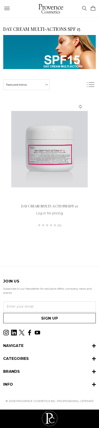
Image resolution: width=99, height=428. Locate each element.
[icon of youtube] (37, 332)
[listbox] (26, 85)
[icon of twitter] (22, 332)
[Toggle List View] (90, 84)
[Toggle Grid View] (78, 84)
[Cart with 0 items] (93, 9)
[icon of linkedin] (14, 332)
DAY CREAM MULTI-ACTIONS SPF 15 (49, 206)
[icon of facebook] (29, 332)
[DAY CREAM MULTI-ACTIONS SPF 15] (49, 149)
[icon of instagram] (6, 332)
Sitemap (87, 401)
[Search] (84, 9)
